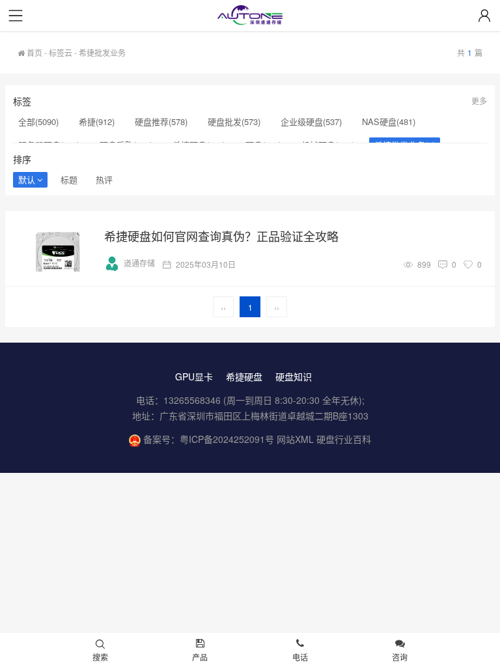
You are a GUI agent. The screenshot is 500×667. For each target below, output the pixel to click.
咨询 (400, 656)
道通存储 (139, 262)
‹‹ (223, 307)
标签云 (60, 52)
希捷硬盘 (244, 376)
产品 (200, 656)
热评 (104, 179)
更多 (479, 100)
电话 (300, 656)
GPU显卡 (194, 376)
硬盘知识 (293, 376)
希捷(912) (97, 121)
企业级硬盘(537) (311, 121)
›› (276, 307)
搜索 (100, 656)
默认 (26, 179)
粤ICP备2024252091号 (227, 439)
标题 (69, 179)
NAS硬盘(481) (388, 121)
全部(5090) (38, 121)
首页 (33, 52)
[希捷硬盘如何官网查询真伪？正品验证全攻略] (57, 248)
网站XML (295, 439)
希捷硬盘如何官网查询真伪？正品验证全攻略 (221, 235)
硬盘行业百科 (343, 439)
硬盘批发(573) (234, 121)
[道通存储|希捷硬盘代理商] (250, 16)
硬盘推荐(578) (161, 121)
